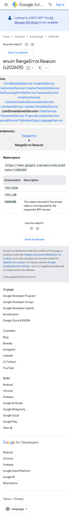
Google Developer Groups (18, 302)
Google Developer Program (19, 295)
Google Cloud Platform (16, 470)
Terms (7, 498)
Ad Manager (39, 4)
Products (20, 36)
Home (6, 36)
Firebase (8, 397)
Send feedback (18, 52)
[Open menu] (6, 4)
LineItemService (12, 106)
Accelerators (11, 314)
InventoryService (29, 97)
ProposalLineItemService (42, 116)
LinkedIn (8, 355)
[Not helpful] (32, 44)
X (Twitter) (9, 361)
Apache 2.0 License (14, 262)
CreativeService (44, 83)
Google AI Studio (13, 403)
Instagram (9, 349)
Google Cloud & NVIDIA (16, 320)
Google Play (10, 421)
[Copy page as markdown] (40, 68)
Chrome (8, 390)
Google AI (9, 477)
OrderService (48, 111)
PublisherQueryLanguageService (41, 120)
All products (10, 483)
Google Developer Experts (18, 308)
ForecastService (47, 93)
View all (7, 427)
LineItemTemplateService (40, 106)
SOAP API (53, 36)
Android (8, 384)
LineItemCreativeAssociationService (29, 102)
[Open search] (50, 4)
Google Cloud (11, 415)
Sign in (60, 4)
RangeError (29, 136)
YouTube (8, 368)
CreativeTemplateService (42, 88)
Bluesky (7, 343)
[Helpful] (27, 44)
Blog (5, 337)
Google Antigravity (14, 409)
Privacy (19, 498)
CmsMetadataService (18, 83)
